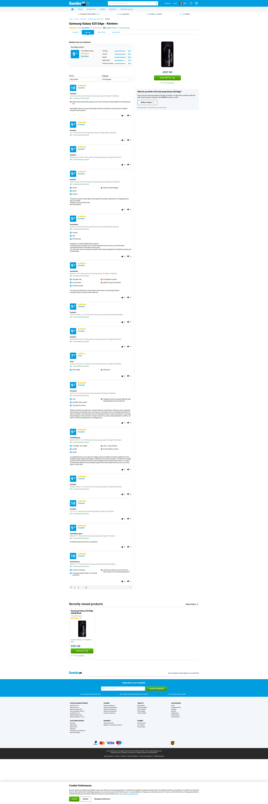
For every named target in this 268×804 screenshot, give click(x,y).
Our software (141, 725)
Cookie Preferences (132, 756)
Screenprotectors (176, 707)
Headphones (174, 713)
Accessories (91, 9)
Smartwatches (175, 715)
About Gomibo (141, 723)
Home (71, 19)
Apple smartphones (109, 705)
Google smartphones (109, 713)
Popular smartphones (79, 703)
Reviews (107, 19)
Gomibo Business (108, 723)
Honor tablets (141, 711)
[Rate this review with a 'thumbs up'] (122, 115)
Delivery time (73, 727)
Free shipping (170, 83)
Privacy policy (141, 727)
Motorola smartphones (110, 711)
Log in (175, 3)
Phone (80, 9)
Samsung (83, 19)
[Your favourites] (190, 3)
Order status (73, 725)
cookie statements (132, 794)
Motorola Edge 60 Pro (76, 715)
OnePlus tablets (141, 713)
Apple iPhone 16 (74, 707)
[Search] (156, 3)
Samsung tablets (142, 707)
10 (86, 587)
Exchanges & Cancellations (77, 730)
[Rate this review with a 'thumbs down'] (128, 115)
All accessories (175, 717)
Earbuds (173, 711)
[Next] (130, 587)
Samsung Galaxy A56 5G (77, 711)
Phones (107, 703)
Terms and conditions (146, 756)
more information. (152, 752)
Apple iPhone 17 (74, 705)
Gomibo (140, 721)
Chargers (173, 709)
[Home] (72, 9)
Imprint (123, 756)
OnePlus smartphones (110, 709)
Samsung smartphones (110, 707)
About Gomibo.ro (109, 756)
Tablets (102, 9)
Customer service (126, 9)
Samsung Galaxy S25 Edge (95, 19)
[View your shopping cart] (196, 3)
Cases (173, 705)
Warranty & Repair (75, 732)
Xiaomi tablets (141, 709)
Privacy (117, 756)
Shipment (72, 729)
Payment (72, 723)
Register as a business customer (113, 725)
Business (112, 9)
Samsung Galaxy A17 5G (77, 717)
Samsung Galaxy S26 (76, 709)
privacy (121, 794)
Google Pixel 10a (74, 713)
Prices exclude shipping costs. (153, 751)
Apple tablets (141, 705)
